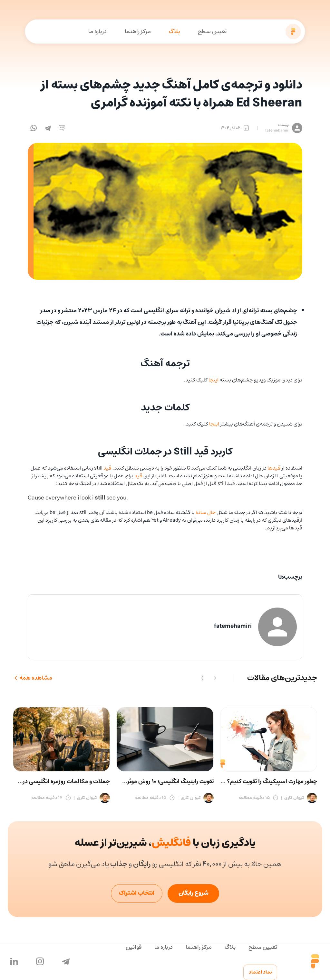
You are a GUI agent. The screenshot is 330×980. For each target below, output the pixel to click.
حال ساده (206, 512)
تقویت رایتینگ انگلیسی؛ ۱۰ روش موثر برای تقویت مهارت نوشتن (170, 781)
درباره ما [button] (97, 31)
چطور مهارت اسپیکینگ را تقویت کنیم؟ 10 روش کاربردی (269, 781)
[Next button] (202, 678)
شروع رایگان (194, 893)
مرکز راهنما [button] (138, 31)
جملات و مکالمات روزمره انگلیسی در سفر (66, 781)
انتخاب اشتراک (136, 893)
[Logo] (293, 31)
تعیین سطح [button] (212, 31)
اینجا (213, 379)
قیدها (274, 467)
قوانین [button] (133, 947)
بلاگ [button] (174, 31)
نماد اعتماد (260, 972)
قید (107, 467)
